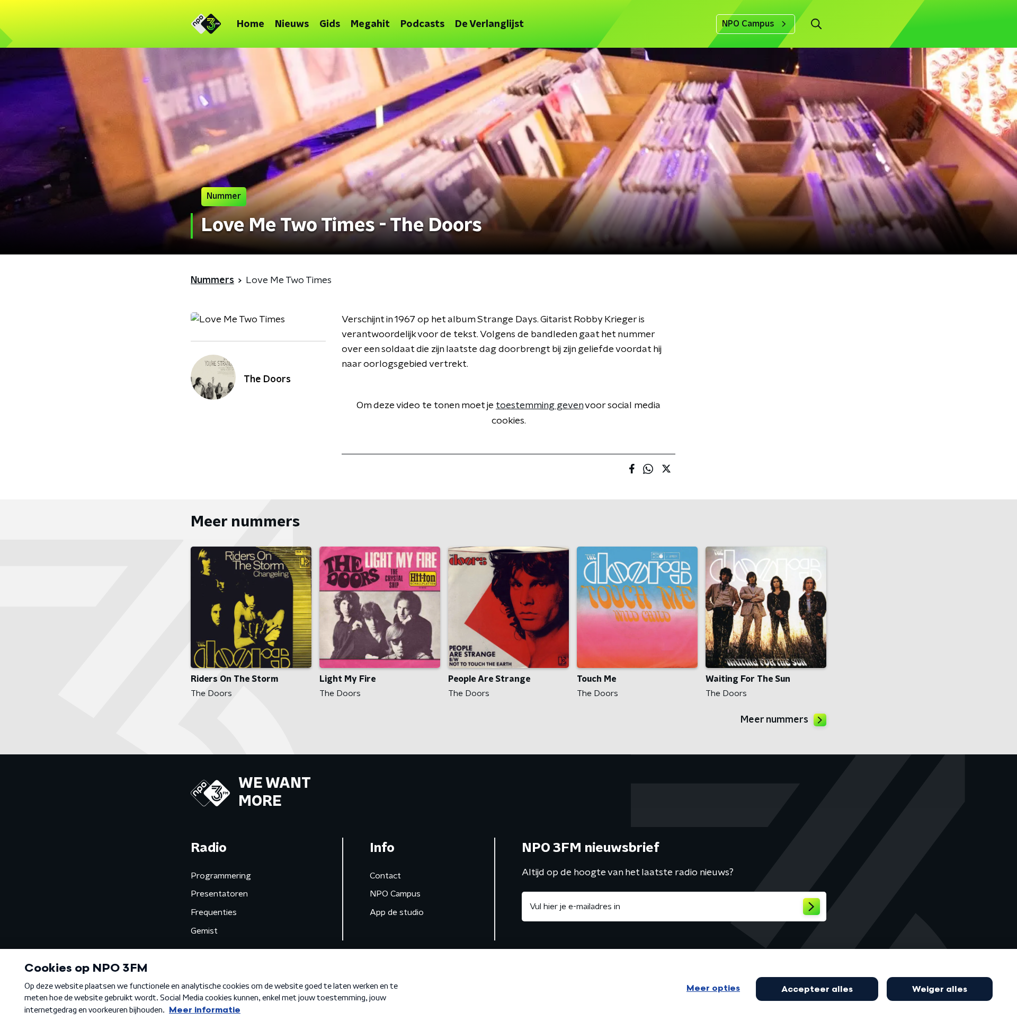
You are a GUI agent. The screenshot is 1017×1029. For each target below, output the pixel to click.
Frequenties (214, 912)
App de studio (397, 912)
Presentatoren (219, 894)
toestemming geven (539, 405)
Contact (385, 876)
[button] (816, 24)
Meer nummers (774, 720)
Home (250, 24)
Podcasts (422, 24)
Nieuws (292, 24)
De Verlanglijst (489, 24)
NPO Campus (748, 24)
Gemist (204, 931)
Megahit (370, 24)
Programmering (221, 876)
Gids (329, 24)
